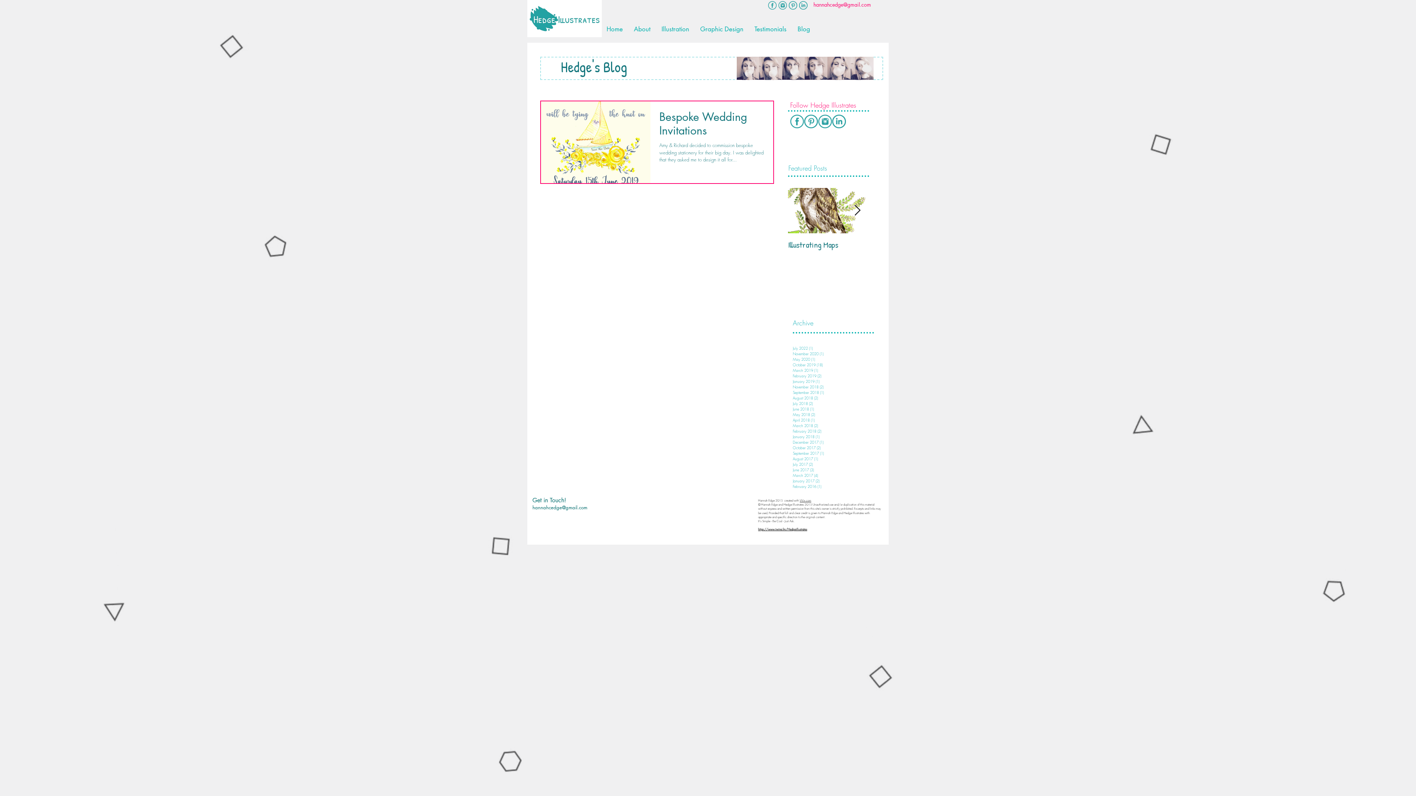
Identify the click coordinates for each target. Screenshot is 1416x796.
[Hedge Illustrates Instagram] (825, 121)
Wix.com (805, 500)
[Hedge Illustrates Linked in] (839, 121)
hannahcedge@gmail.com (559, 507)
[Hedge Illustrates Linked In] (803, 5)
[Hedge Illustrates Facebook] (772, 5)
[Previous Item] (799, 210)
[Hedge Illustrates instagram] (782, 5)
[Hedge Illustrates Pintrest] (793, 5)
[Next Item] (857, 210)
